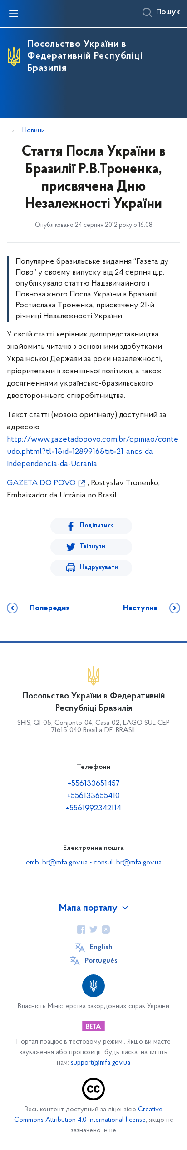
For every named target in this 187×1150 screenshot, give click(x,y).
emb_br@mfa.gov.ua (57, 862)
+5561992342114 (93, 808)
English (101, 947)
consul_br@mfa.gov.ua (128, 862)
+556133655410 (93, 796)
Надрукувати (99, 567)
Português (101, 960)
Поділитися (97, 525)
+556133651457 (94, 784)
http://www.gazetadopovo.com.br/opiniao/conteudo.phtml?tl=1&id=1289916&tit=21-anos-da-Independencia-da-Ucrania (92, 452)
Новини (33, 130)
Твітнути (92, 546)
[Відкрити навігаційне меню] (13, 13)
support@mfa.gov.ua (100, 1063)
